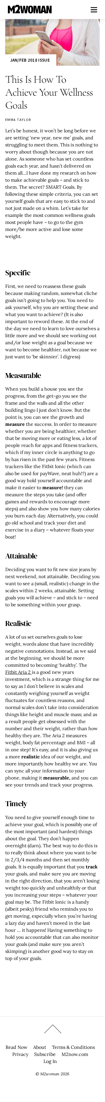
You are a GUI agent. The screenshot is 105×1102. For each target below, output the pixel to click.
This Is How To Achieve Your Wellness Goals (49, 92)
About (39, 1047)
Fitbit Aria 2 (18, 672)
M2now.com (75, 1054)
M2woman (49, 1073)
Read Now (16, 1047)
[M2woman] (30, 10)
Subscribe (45, 1054)
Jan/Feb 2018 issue (30, 60)
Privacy (20, 1054)
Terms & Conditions (73, 1047)
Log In (50, 1061)
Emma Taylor (18, 119)
